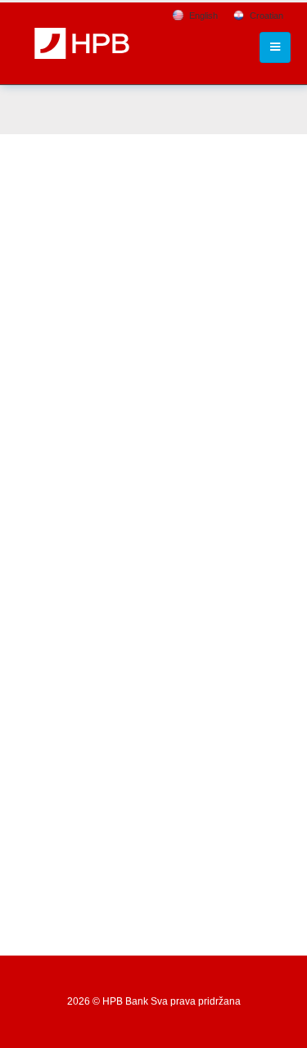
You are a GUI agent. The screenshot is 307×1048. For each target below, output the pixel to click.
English (203, 15)
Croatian (266, 15)
